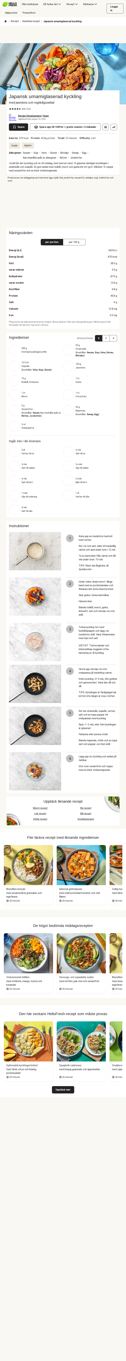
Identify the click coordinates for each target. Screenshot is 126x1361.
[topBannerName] (63, 34)
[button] (63, 337)
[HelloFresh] (9, 4)
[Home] (5, 21)
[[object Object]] (105, 127)
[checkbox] (10, 109)
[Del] (114, 127)
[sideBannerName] (63, 205)
